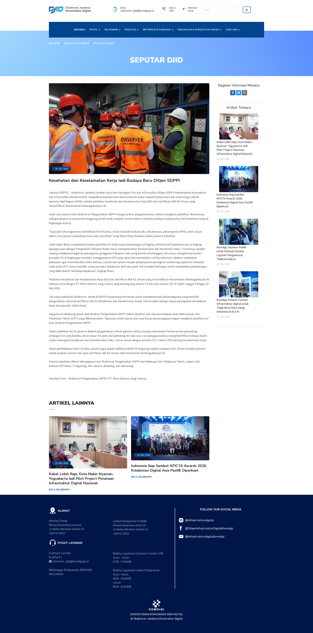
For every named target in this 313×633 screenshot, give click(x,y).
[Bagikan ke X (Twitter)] (238, 92)
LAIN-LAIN (231, 29)
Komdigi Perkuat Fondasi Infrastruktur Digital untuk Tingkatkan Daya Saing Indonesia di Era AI (232, 305)
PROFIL (93, 29)
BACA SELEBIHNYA (59, 489)
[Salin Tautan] (244, 92)
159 (171, 10)
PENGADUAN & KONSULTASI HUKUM (198, 29)
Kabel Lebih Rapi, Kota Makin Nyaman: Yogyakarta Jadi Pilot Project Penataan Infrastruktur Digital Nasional (81, 478)
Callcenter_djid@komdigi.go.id (137, 10)
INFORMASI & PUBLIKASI (157, 29)
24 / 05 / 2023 (61, 168)
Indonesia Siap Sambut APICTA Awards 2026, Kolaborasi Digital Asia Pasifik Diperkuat (169, 468)
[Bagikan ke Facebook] (232, 92)
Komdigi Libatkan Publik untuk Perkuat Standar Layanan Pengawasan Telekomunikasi (231, 253)
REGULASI (130, 29)
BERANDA (79, 29)
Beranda (54, 43)
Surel (191, 10)
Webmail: (192, 8)
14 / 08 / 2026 (61, 463)
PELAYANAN (111, 29)
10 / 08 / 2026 (143, 454)
